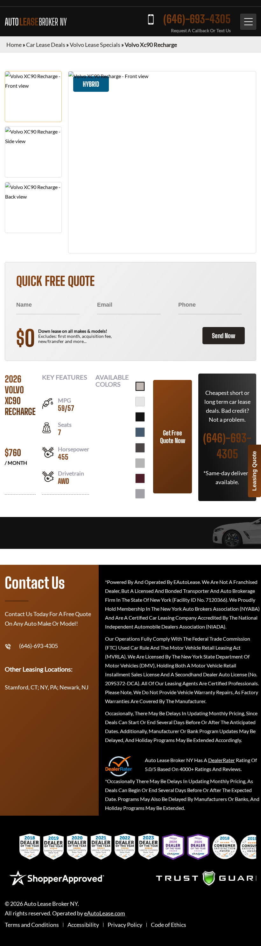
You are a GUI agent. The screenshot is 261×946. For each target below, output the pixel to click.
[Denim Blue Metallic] (140, 432)
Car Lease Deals (45, 44)
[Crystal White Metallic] (140, 401)
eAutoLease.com (104, 913)
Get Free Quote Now (172, 436)
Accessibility (83, 925)
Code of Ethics (168, 925)
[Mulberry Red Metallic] (140, 478)
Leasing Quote (254, 471)
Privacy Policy (125, 925)
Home (14, 44)
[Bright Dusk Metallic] (140, 386)
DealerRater (221, 760)
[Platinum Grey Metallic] (140, 447)
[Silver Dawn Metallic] (140, 463)
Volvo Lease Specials (95, 44)
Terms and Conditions (32, 925)
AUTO (36, 21)
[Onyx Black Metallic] (140, 416)
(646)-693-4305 (197, 18)
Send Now (223, 335)
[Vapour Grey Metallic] (140, 493)
